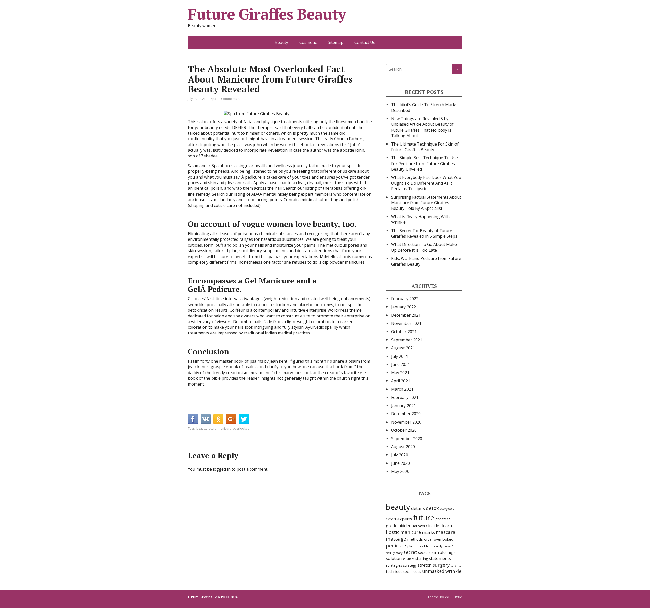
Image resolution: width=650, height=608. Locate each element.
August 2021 (403, 348)
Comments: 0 (230, 99)
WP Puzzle (453, 597)
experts (404, 519)
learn (447, 526)
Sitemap (335, 42)
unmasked (433, 571)
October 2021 (404, 331)
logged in (222, 469)
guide (391, 526)
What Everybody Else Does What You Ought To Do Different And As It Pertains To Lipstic (426, 182)
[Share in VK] (206, 419)
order (428, 539)
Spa (213, 99)
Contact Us (364, 42)
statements (440, 558)
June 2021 (400, 364)
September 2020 (406, 438)
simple (439, 552)
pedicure (396, 545)
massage (396, 538)
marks (428, 532)
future (212, 428)
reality (390, 553)
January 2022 (403, 307)
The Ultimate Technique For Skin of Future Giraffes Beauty (425, 146)
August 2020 (403, 447)
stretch (425, 565)
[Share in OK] (218, 419)
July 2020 (399, 455)
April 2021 (400, 381)
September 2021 (406, 340)
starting (421, 558)
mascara (446, 532)
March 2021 (402, 389)
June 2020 (400, 463)
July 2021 (399, 356)
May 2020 (400, 471)
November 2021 (406, 323)
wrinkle (453, 571)
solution (394, 558)
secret (410, 552)
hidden (404, 526)
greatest (442, 519)
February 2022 (404, 298)
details (418, 508)
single (451, 553)
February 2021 (404, 397)
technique (394, 571)
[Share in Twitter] (244, 419)
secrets (424, 552)
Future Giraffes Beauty (267, 14)
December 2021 (406, 315)
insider (434, 526)
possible (422, 546)
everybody (447, 509)
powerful (449, 546)
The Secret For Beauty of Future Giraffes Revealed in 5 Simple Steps (424, 233)
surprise (456, 565)
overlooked (241, 428)
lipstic (392, 532)
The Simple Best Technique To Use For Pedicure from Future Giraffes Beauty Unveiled (424, 163)
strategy (410, 565)
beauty (201, 428)
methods (415, 539)
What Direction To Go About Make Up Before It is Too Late (424, 247)
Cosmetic (308, 42)
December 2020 (406, 414)
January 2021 (403, 405)
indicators (419, 526)
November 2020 (406, 422)
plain (411, 546)
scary (399, 553)
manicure (224, 428)
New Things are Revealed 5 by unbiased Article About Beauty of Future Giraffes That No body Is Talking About (422, 127)
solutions (408, 559)
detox (432, 508)
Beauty (281, 42)
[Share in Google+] (231, 419)
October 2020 (404, 430)
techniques (412, 571)
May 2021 (400, 372)
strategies (394, 565)
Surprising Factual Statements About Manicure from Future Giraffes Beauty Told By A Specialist (426, 202)
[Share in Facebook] (193, 419)
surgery (441, 565)
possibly (436, 546)
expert (391, 519)
